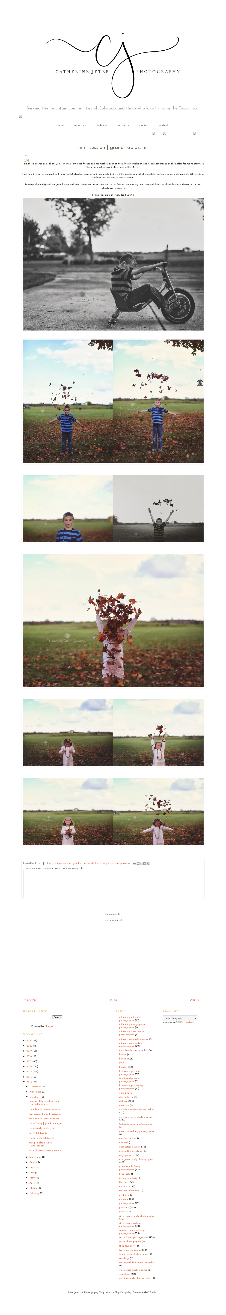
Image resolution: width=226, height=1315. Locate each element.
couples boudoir (127, 1138)
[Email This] (134, 863)
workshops (124, 1274)
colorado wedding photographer (136, 1131)
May (32, 1178)
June (32, 1172)
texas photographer (130, 1241)
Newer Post (30, 1000)
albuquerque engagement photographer (133, 1026)
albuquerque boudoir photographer (130, 1019)
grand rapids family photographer (129, 1168)
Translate (188, 1022)
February (34, 1193)
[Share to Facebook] (144, 863)
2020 (29, 1046)
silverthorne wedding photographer (130, 1224)
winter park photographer (133, 1270)
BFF (121, 1063)
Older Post (196, 1000)
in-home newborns (128, 1178)
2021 (29, 1040)
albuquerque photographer (67, 863)
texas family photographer (133, 1237)
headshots (124, 1174)
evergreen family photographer (136, 1159)
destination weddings (130, 1151)
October (34, 1097)
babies (86, 863)
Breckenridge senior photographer (129, 1080)
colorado (124, 1105)
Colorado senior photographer (135, 1124)
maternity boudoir (129, 1190)
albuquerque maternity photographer (131, 1033)
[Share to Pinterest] (148, 863)
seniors (123, 1211)
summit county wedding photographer (132, 1232)
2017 (29, 1061)
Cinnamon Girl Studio (144, 1292)
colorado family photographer (135, 1117)
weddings (102, 125)
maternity (124, 1186)
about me (80, 125)
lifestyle (104, 863)
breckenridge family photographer (130, 1073)
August (33, 1162)
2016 (29, 1066)
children (95, 863)
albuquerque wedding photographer (130, 1044)
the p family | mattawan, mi (44, 1118)
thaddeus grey (127, 1246)
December (35, 1086)
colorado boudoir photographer (136, 1109)
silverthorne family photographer (137, 1216)
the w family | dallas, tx (41, 1128)
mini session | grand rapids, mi (45, 1114)
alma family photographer (133, 1050)
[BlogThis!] (138, 863)
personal (114, 863)
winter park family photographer (136, 1262)
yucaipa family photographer (135, 1278)
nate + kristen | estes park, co (45, 1150)
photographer (126, 1203)
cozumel (123, 1142)
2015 (29, 1071)
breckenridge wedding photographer (131, 1087)
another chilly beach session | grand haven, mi (44, 1103)
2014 (29, 1077)
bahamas (124, 1059)
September (35, 1157)
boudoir (143, 125)
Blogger (49, 1026)
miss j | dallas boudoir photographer (40, 1144)
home (61, 125)
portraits (123, 125)
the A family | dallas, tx (41, 1138)
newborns (124, 1195)
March (33, 1188)
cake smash (125, 1093)
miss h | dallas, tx (38, 1133)
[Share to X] (141, 863)
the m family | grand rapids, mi (45, 1123)
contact (163, 125)
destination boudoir (129, 1147)
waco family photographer (133, 1254)
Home (113, 1000)
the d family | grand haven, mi (45, 1109)
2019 (29, 1051)
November (35, 1092)
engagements (126, 1155)
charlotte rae (126, 1097)
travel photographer (130, 1250)
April (32, 1183)
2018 (29, 1056)
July (31, 1167)
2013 (29, 1082)
